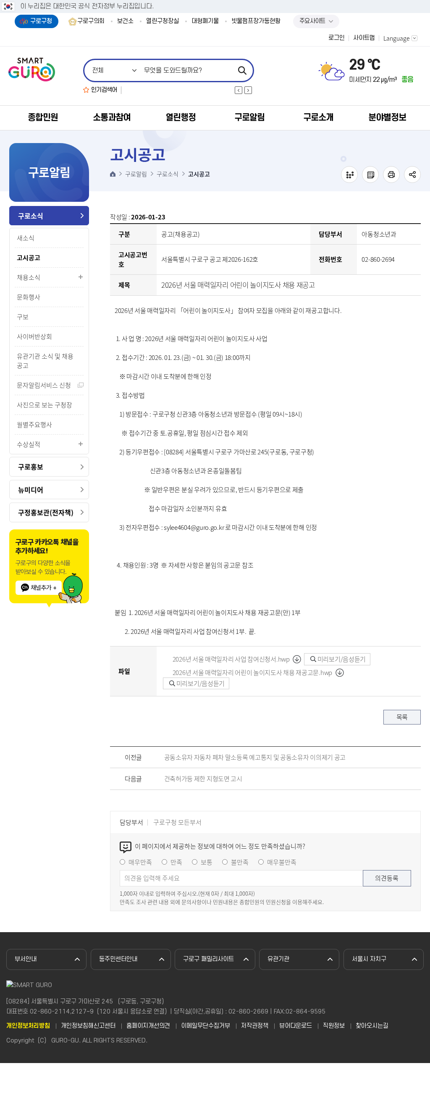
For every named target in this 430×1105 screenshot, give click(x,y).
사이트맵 (364, 38)
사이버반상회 (34, 336)
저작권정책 (254, 1026)
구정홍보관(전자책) (45, 512)
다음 (248, 90)
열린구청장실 (162, 21)
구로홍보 (30, 466)
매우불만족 (281, 862)
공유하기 (412, 174)
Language (396, 38)
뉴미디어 (30, 490)
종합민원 (43, 117)
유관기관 (278, 959)
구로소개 (318, 117)
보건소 (125, 21)
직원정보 (334, 1026)
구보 (23, 316)
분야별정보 (387, 117)
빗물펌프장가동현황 (256, 21)
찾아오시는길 (372, 1026)
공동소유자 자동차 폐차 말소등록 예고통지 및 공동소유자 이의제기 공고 (255, 757)
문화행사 (28, 297)
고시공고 (28, 257)
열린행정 (180, 117)
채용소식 (28, 277)
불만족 (240, 862)
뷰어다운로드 (295, 1026)
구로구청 (41, 21)
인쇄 (391, 174)
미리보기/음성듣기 (341, 659)
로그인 (336, 38)
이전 (238, 90)
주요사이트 (312, 21)
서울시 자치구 (369, 959)
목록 (402, 717)
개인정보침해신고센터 (88, 1026)
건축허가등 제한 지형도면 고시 (203, 778)
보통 (206, 862)
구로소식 (30, 216)
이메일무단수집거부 (205, 1026)
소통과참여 (112, 117)
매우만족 (140, 862)
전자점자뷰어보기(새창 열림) (349, 174)
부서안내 (26, 959)
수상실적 (28, 444)
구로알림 (249, 117)
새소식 (25, 237)
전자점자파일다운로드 (370, 174)
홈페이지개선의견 (148, 1026)
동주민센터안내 (118, 959)
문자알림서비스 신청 (44, 385)
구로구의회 (91, 21)
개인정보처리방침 (28, 1026)
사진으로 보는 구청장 (44, 404)
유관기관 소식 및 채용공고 (45, 361)
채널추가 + (43, 588)
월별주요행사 (34, 424)
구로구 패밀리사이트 (208, 959)
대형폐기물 (205, 21)
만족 (176, 862)
